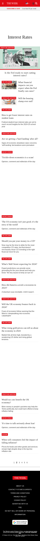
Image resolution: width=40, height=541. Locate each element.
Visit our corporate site (28, 533)
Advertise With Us (20, 504)
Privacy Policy (20, 497)
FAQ (20, 507)
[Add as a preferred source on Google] (20, 522)
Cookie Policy (20, 500)
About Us (20, 486)
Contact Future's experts (20, 489)
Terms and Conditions (20, 493)
